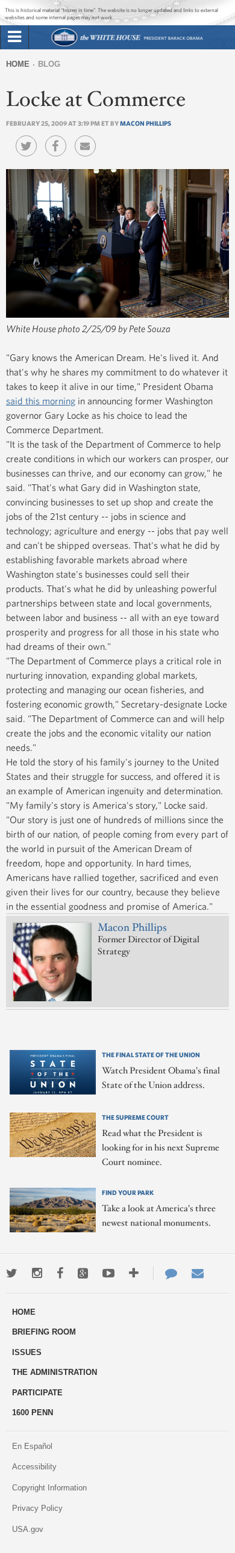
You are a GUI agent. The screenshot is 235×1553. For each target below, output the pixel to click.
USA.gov (27, 1529)
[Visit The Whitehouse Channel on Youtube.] (108, 1273)
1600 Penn (32, 1412)
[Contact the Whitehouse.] (165, 1273)
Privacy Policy (37, 1508)
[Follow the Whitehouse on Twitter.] (11, 1273)
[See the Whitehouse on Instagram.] (37, 1273)
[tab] (14, 37)
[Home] (127, 44)
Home (18, 64)
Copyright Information (49, 1487)
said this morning (40, 400)
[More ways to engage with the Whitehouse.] (134, 1273)
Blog (49, 64)
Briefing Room (44, 1331)
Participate (37, 1392)
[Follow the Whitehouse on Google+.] (83, 1273)
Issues (27, 1352)
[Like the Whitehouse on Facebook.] (60, 1273)
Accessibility (34, 1466)
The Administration (54, 1372)
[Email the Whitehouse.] (198, 1273)
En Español (32, 1446)
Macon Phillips (145, 123)
